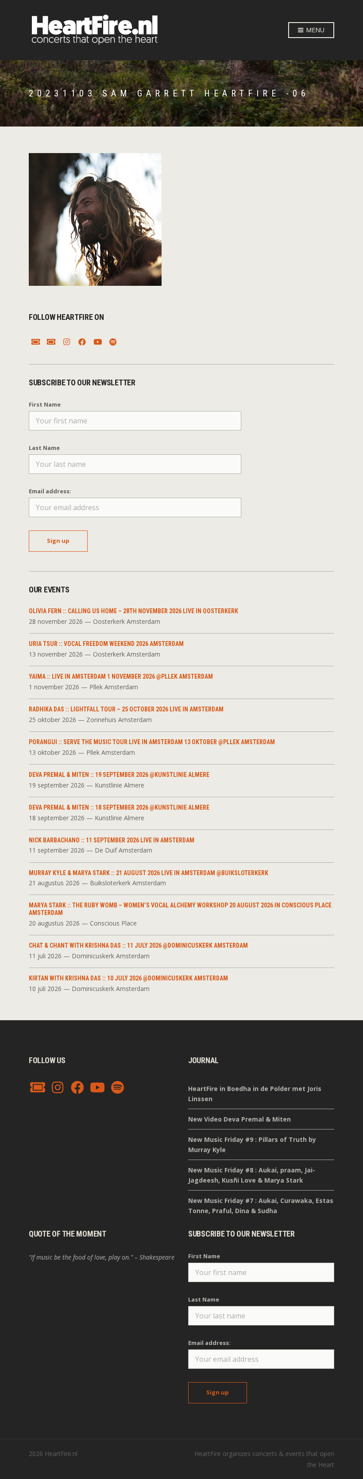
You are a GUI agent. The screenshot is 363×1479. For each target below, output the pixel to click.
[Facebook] (82, 342)
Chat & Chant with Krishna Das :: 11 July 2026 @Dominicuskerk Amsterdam (138, 945)
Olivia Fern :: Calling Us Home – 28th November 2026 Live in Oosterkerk (133, 611)
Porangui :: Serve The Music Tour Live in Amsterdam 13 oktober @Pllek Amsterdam (152, 741)
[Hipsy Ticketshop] (35, 342)
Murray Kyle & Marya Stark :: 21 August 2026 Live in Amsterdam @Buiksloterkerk (148, 872)
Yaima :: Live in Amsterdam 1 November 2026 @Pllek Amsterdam (121, 676)
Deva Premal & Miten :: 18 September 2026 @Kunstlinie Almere (119, 807)
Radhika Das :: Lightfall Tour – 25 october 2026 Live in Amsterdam (126, 709)
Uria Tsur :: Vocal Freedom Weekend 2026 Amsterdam (106, 643)
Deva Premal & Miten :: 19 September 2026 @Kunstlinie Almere (119, 774)
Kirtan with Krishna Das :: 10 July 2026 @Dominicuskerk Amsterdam (128, 978)
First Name (45, 404)
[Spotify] (113, 342)
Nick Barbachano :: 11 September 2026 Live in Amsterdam (111, 840)
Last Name (44, 448)
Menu (314, 30)
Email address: (50, 491)
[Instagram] (66, 342)
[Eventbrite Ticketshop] (51, 342)
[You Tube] (97, 342)
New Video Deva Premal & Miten (239, 1119)
